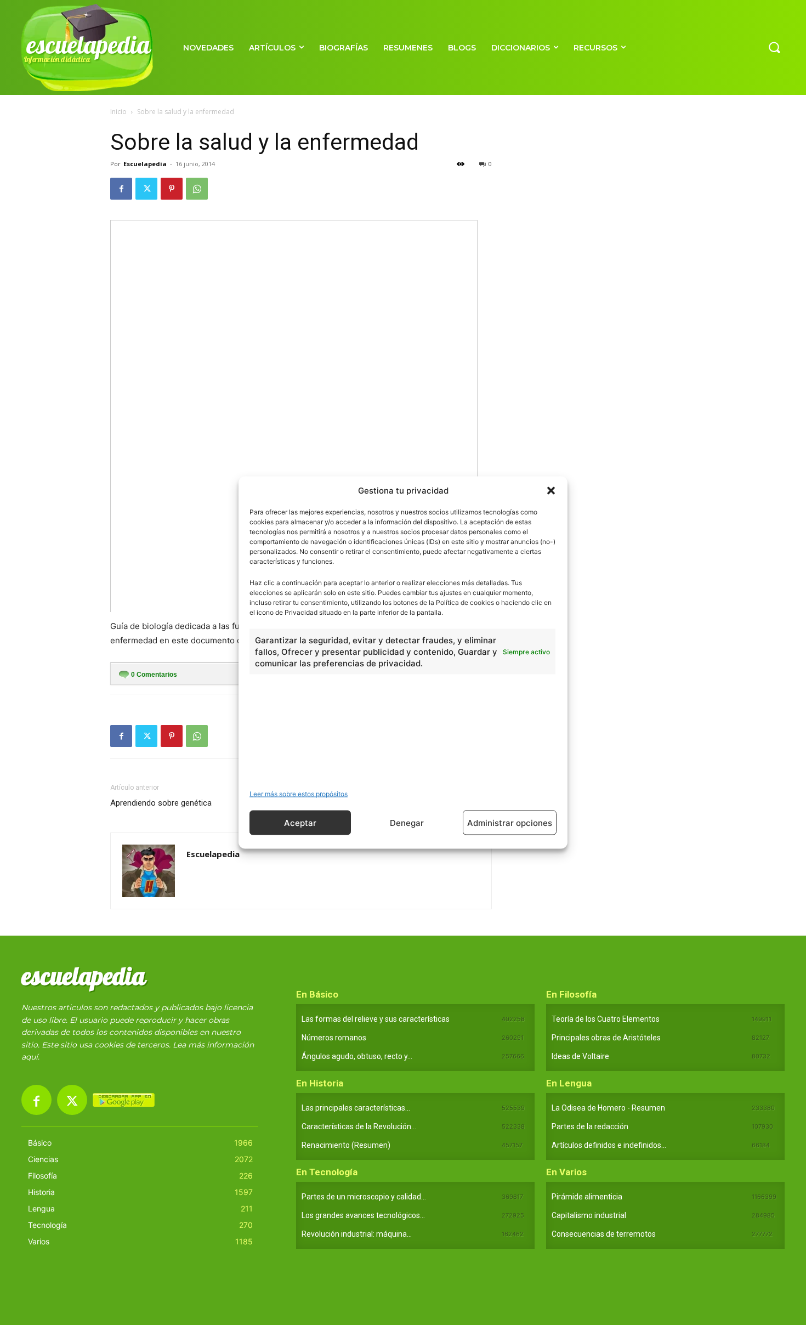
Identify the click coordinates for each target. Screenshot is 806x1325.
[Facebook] (121, 189)
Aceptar (300, 822)
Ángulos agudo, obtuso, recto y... (357, 1056)
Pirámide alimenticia (587, 1196)
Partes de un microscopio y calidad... (364, 1196)
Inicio (118, 111)
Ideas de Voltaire (580, 1056)
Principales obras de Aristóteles (606, 1037)
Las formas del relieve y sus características (376, 1019)
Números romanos (334, 1037)
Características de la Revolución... (359, 1126)
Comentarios (154, 674)
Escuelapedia (145, 164)
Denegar (407, 822)
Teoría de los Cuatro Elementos (606, 1019)
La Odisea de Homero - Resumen (608, 1107)
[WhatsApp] (197, 189)
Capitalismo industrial (589, 1215)
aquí (29, 1057)
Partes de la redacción (590, 1126)
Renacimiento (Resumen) (346, 1145)
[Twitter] (146, 189)
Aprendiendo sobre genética (161, 803)
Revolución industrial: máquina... (357, 1234)
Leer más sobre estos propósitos (298, 794)
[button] (551, 490)
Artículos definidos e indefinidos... (609, 1145)
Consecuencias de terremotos (604, 1234)
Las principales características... (356, 1107)
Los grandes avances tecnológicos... (363, 1215)
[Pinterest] (172, 189)
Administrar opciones (509, 822)
